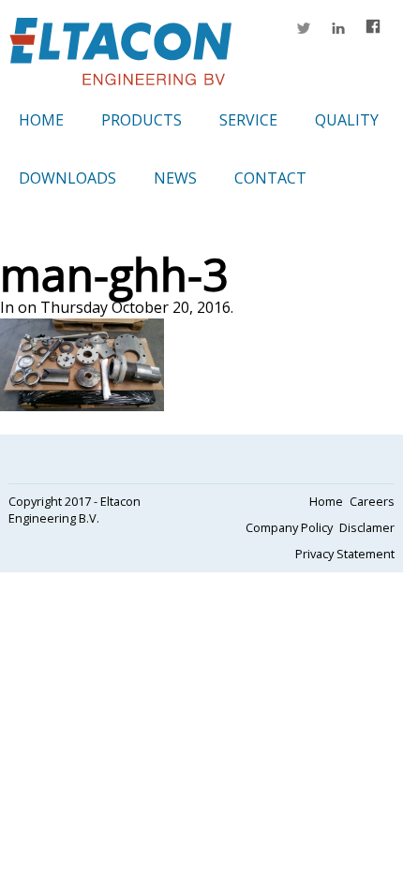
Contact (270, 178)
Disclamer (367, 527)
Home (41, 120)
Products (141, 120)
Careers (372, 501)
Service (248, 120)
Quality (347, 120)
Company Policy (289, 527)
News (175, 178)
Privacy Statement (345, 553)
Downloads (67, 178)
